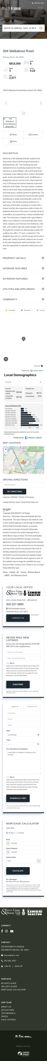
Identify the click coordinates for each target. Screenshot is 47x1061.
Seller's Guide (9, 986)
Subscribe (18, 684)
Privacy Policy (23, 675)
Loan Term (10, 828)
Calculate (17, 871)
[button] (41, 28)
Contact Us (18, 618)
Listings (12, 572)
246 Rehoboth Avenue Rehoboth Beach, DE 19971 (15, 948)
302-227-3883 (15, 604)
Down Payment (11, 848)
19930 (6, 575)
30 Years (11, 833)
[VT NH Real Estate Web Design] (23, 1054)
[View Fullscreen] (5, 457)
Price (8, 839)
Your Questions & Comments (17, 749)
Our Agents (35, 615)
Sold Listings (8, 1020)
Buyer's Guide (8, 983)
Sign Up (19, 966)
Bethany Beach (34, 572)
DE (18, 572)
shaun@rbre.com (11, 955)
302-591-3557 (39, 3)
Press (4, 1016)
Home (5, 572)
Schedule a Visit (32, 706)
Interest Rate (11, 857)
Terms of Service (13, 808)
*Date (8, 731)
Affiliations (7, 1010)
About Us (6, 1007)
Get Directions (14, 492)
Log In (7, 966)
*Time (8, 740)
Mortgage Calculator (13, 990)
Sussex (23, 572)
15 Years (21, 833)
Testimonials (8, 1013)
